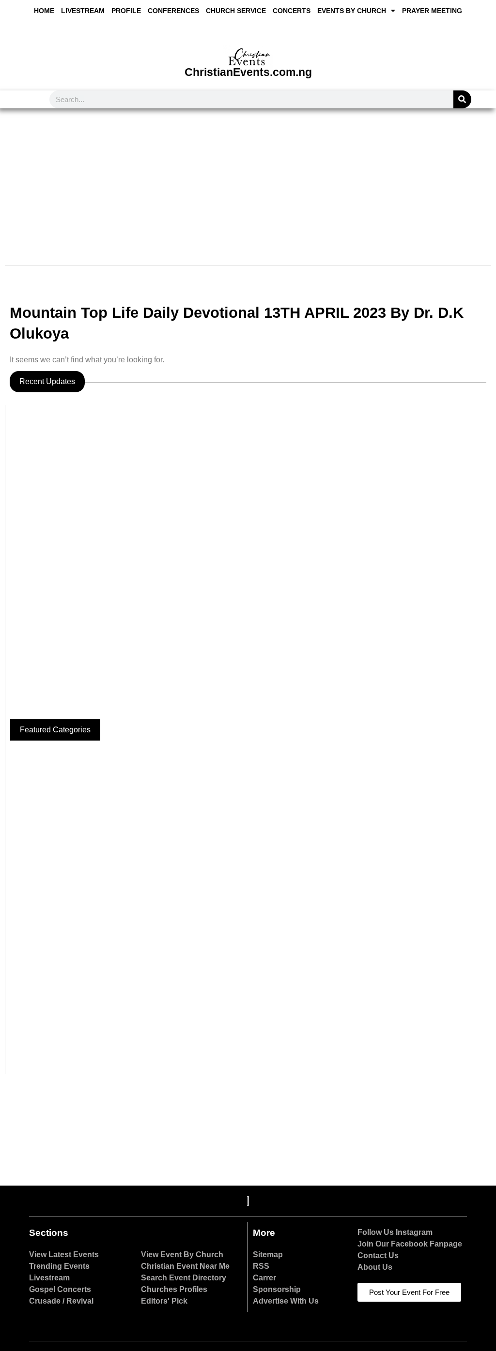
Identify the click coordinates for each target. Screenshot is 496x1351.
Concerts (291, 11)
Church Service (236, 11)
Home (44, 11)
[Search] (462, 99)
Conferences (173, 11)
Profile (126, 11)
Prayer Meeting (432, 11)
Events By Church (351, 11)
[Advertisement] (248, 181)
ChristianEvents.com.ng (248, 72)
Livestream (83, 11)
